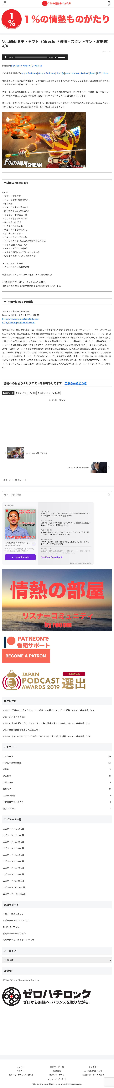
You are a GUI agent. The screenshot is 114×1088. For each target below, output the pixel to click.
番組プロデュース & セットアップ (18, 939)
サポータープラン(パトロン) (16, 920)
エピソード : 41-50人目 (13, 854)
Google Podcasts (46, 73)
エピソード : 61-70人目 (13, 867)
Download (37, 65)
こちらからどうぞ (76, 383)
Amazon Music (72, 73)
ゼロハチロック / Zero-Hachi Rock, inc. (21, 980)
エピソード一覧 (57, 1067)
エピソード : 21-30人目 (13, 841)
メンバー (20, 1067)
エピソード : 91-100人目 (14, 887)
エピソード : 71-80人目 (13, 874)
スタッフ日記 (57, 795)
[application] (35, 57)
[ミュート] (56, 57)
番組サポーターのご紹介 (14, 933)
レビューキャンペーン (57, 1079)
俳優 (34, 393)
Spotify (60, 73)
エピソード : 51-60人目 (13, 861)
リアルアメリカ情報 (57, 762)
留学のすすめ (57, 808)
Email (93, 73)
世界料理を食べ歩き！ (57, 801)
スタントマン (45, 393)
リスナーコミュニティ (13, 913)
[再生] (5, 57)
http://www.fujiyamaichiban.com (18, 322)
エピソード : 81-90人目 (13, 880)
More (105, 73)
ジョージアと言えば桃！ (14, 716)
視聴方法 (57, 1071)
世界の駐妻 (57, 782)
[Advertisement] (57, 421)
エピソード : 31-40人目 (13, 848)
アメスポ (57, 775)
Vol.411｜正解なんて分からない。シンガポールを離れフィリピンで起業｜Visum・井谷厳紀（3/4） (49, 710)
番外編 (57, 769)
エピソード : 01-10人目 (13, 828)
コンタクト (93, 1067)
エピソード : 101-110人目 (14, 893)
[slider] (62, 56)
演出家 (57, 393)
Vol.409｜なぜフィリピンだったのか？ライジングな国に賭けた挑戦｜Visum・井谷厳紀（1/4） (47, 736)
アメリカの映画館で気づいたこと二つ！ (21, 729)
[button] (108, 494)
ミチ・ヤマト (23, 393)
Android (85, 73)
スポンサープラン (11, 926)
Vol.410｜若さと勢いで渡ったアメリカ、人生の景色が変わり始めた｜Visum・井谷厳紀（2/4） (47, 723)
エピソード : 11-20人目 (13, 835)
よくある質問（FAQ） (93, 1071)
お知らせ (57, 788)
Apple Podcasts (29, 73)
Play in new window (20, 65)
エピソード (9, 393)
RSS (99, 73)
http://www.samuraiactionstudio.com (20, 318)
